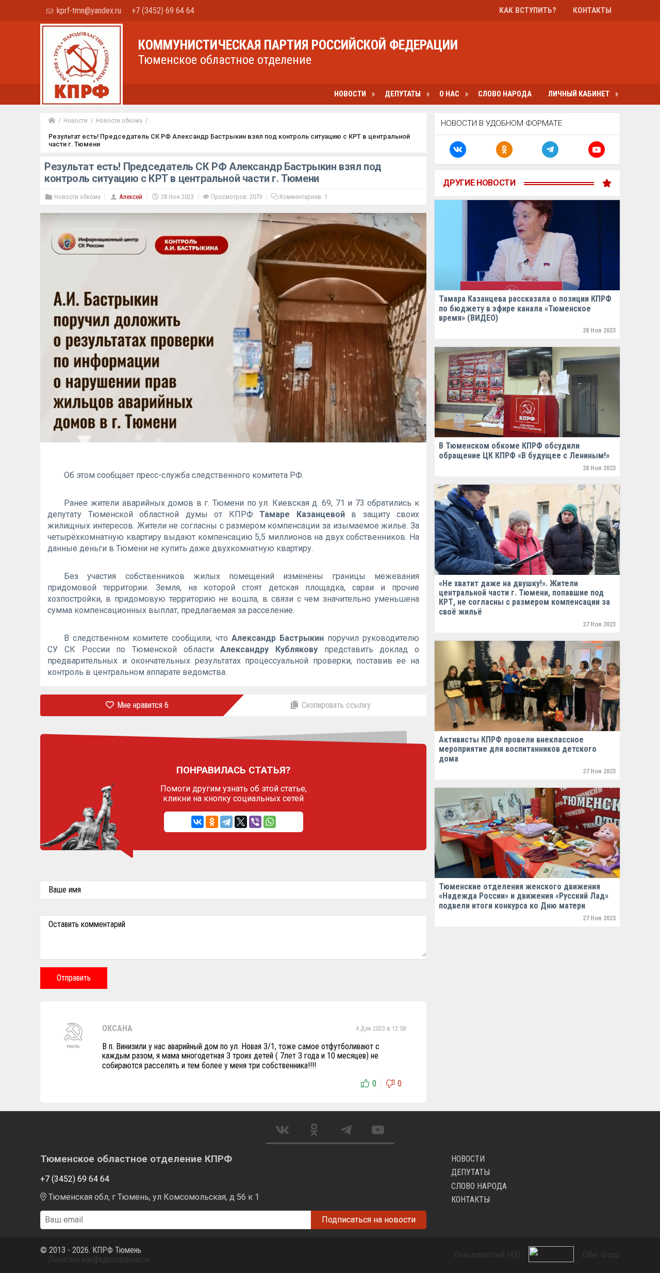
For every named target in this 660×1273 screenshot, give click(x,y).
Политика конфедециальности (99, 1259)
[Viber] (255, 822)
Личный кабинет (578, 93)
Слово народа (505, 93)
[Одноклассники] (212, 822)
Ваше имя (64, 890)
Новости (350, 93)
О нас (449, 93)
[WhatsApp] (269, 822)
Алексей (130, 197)
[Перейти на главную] (51, 121)
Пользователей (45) (487, 1255)
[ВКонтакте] (197, 822)
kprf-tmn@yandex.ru (88, 10)
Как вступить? (527, 10)
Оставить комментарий (86, 924)
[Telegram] (226, 822)
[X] (241, 822)
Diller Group (601, 1255)
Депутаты (403, 93)
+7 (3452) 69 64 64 (162, 10)
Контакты (592, 10)
